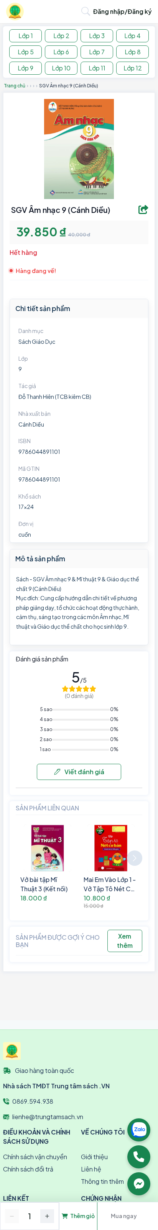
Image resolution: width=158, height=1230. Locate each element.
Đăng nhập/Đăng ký (122, 11)
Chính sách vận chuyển (35, 1157)
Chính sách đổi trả (28, 1169)
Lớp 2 (61, 36)
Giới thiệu (94, 1157)
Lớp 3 (97, 36)
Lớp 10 (61, 68)
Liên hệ (91, 1169)
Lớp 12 (132, 68)
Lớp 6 (61, 52)
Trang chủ (14, 86)
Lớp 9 (25, 68)
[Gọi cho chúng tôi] (138, 1156)
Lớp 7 (97, 52)
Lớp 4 (132, 36)
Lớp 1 (25, 36)
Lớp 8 (133, 52)
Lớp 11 (97, 68)
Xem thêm (125, 940)
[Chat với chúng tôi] (138, 1183)
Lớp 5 (26, 52)
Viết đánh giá (83, 772)
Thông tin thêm (102, 1181)
